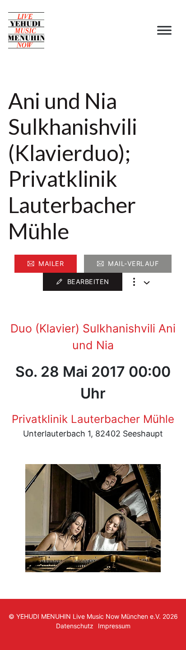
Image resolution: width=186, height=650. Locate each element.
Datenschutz (74, 626)
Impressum (114, 626)
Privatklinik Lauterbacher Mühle (93, 419)
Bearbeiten (88, 281)
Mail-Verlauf (133, 263)
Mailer (51, 263)
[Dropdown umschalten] (146, 282)
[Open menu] (164, 30)
